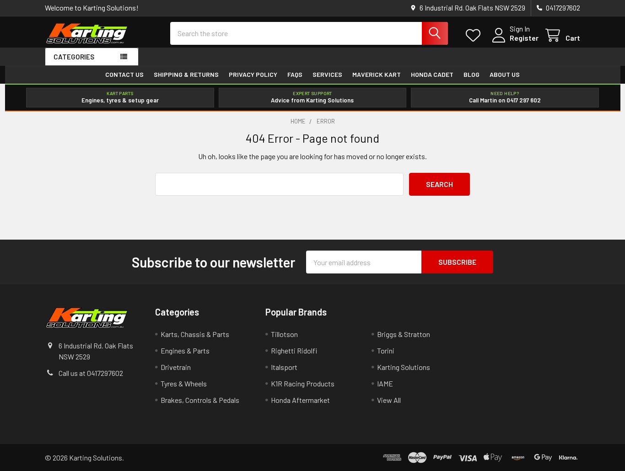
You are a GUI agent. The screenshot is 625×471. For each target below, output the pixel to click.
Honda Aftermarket (300, 400)
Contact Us (124, 74)
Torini (385, 350)
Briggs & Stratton (403, 334)
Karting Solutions (403, 367)
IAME (385, 383)
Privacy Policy (253, 74)
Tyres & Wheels (184, 383)
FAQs (294, 74)
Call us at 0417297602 (91, 373)
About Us (505, 74)
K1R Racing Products (302, 383)
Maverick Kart (376, 74)
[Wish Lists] (475, 35)
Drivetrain (176, 367)
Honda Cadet (432, 74)
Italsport (284, 367)
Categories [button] (74, 57)
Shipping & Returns (186, 74)
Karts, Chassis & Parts (195, 334)
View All (389, 400)
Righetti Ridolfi (294, 350)
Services (327, 74)
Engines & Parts (185, 350)
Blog (471, 74)
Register (524, 37)
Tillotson (284, 334)
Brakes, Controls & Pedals (200, 400)
